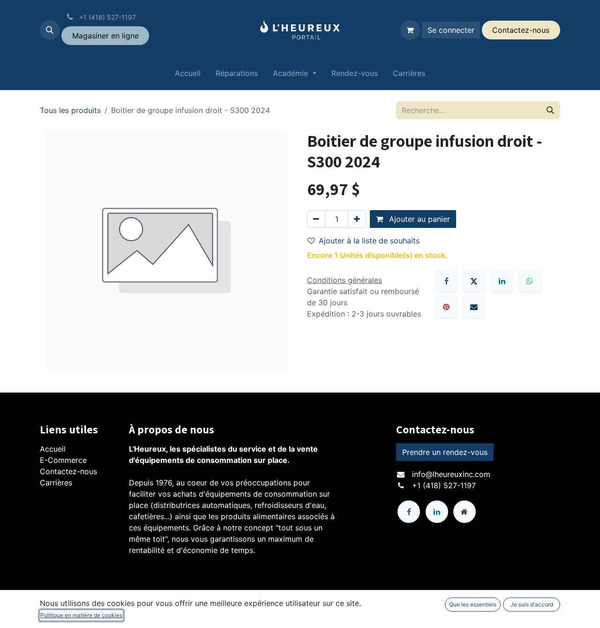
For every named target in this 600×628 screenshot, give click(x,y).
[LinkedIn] (502, 281)
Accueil (53, 449)
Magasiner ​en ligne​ (105, 35)
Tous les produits (70, 110)
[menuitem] (187, 75)
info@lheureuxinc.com (451, 474)
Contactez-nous (68, 471)
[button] (50, 30)
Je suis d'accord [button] (531, 604)
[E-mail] (474, 306)
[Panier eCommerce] (410, 30)
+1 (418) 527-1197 (444, 485)
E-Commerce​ (63, 460)
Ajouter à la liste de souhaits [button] (369, 240)
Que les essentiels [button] (472, 604)
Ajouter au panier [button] (418, 219)
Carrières (56, 482)
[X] (474, 281)
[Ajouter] (357, 219)
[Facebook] (446, 281)
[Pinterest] (446, 306)
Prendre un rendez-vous (445, 452)
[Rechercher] (550, 110)
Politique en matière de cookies (81, 615)
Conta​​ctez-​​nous (520, 30)
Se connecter (451, 30)
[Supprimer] (316, 219)
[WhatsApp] (529, 281)
